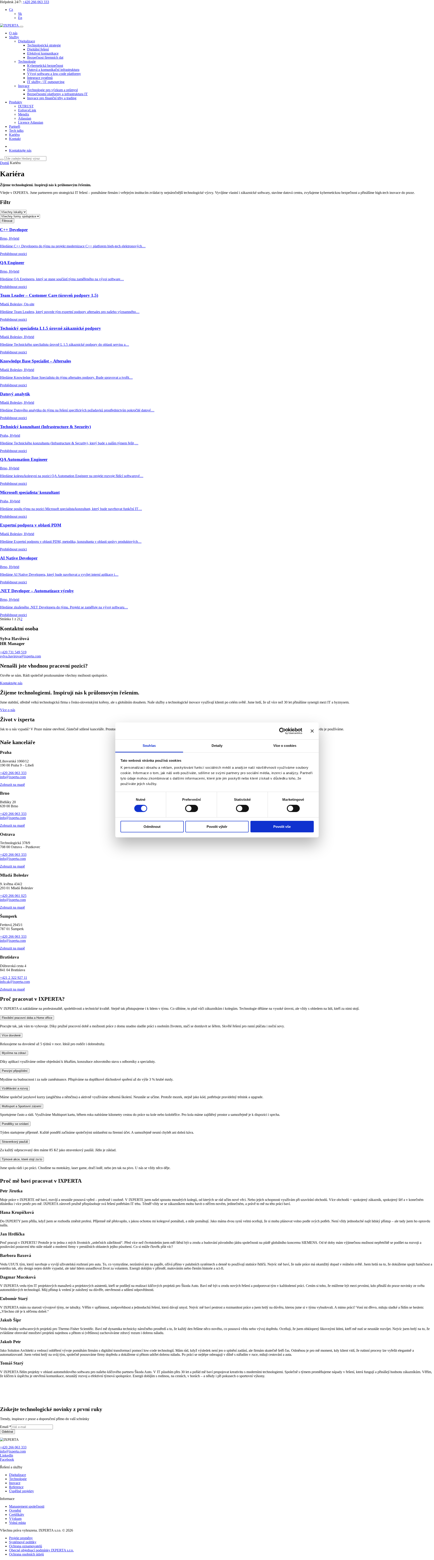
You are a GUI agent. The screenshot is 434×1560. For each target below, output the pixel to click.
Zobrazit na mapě (12, 875)
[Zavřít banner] (312, 730)
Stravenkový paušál (15, 1232)
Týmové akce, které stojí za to (22, 1250)
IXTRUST (26, 106)
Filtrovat (7, 221)
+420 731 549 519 (13, 652)
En (20, 18)
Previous (7, 737)
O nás (13, 33)
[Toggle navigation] (21, 26)
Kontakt (15, 139)
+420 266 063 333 (36, 2)
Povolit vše (282, 827)
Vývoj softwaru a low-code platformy (54, 74)
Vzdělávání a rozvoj (15, 1179)
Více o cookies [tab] (284, 746)
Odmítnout (152, 827)
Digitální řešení (38, 49)
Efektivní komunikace (43, 53)
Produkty (15, 102)
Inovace (23, 86)
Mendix (23, 114)
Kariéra (14, 135)
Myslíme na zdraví (14, 1143)
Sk (20, 14)
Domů (4, 163)
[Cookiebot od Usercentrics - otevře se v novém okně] (282, 730)
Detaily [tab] (217, 746)
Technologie (27, 61)
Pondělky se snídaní (15, 1214)
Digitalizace (26, 41)
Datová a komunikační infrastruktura (53, 70)
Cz (11, 10)
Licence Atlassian (30, 122)
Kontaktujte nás (20, 150)
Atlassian (24, 118)
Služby (14, 37)
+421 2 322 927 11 (13, 1068)
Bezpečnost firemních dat (45, 57)
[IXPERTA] (10, 25)
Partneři (14, 126)
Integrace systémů (40, 78)
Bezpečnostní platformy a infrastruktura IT (57, 94)
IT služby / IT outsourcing (45, 82)
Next (5, 823)
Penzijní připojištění (15, 1161)
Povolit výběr (217, 827)
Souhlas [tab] (149, 746)
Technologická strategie (44, 45)
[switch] (191, 808)
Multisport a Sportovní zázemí (21, 1196)
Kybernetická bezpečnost (45, 65)
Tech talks (16, 130)
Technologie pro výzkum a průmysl (52, 90)
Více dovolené (11, 1126)
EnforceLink (27, 110)
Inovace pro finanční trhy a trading (51, 98)
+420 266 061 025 (13, 986)
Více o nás (7, 710)
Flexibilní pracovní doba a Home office (27, 1108)
